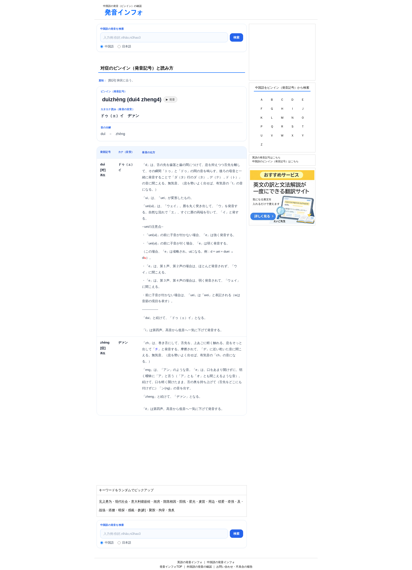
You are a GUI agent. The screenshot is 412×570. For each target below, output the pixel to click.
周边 (211, 501)
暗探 (121, 510)
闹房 (157, 501)
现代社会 (121, 501)
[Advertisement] (232, 9)
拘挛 (162, 510)
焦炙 (171, 510)
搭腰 (112, 510)
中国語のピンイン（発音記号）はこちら (275, 161)
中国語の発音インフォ (221, 562)
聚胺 (152, 510)
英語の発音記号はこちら (266, 157)
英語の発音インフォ (189, 562)
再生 (102, 175)
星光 (192, 501)
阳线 (182, 501)
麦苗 (202, 501)
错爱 (221, 501)
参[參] (142, 510)
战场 (102, 510)
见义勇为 (105, 501)
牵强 (231, 501)
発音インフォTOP (171, 566)
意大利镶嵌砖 (140, 501)
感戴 (131, 510)
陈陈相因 (169, 501)
